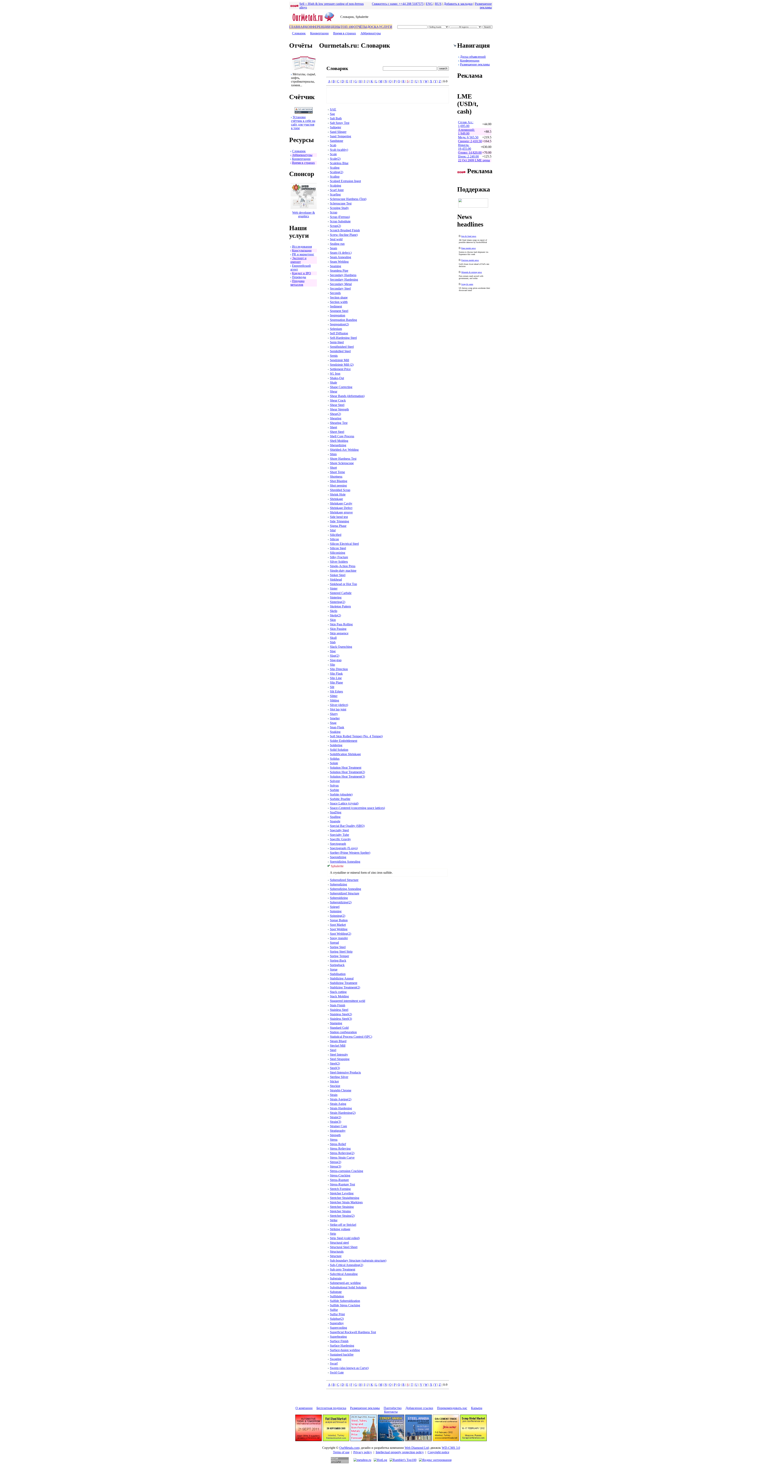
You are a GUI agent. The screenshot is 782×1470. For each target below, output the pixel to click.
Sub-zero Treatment (342, 1269)
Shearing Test (338, 423)
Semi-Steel (337, 342)
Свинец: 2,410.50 (470, 141)
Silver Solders (339, 561)
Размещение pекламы (483, 5)
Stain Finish (337, 1005)
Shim (333, 454)
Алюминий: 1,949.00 (466, 131)
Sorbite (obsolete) (341, 794)
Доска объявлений (473, 56)
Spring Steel (338, 947)
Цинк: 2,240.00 (468, 156)
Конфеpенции (469, 60)
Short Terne (337, 472)
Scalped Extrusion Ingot (345, 181)
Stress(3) (335, 1166)
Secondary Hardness (343, 275)
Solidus (334, 758)
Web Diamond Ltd (417, 1447)
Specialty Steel (339, 830)
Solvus (334, 785)
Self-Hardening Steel (343, 337)
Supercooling (338, 1327)
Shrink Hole (338, 494)
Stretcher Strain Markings (346, 1202)
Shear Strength (339, 409)
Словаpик (299, 33)
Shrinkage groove (341, 512)
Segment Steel (339, 311)
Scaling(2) (336, 172)
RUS (438, 3)
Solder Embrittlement (343, 740)
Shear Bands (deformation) (347, 396)
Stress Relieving (340, 1148)
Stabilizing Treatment (343, 983)
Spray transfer (339, 938)
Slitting (334, 700)
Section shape (339, 297)
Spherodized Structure (344, 880)
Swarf (334, 1363)
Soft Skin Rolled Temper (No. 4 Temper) (356, 736)
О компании (304, 1408)
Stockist (335, 1086)
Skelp (333, 611)
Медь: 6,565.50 (468, 137)
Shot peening (338, 485)
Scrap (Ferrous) (340, 217)
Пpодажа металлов (297, 282)
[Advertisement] (387, 95)
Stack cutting (338, 992)
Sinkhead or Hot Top (343, 584)
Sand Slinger (338, 132)
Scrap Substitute (340, 221)
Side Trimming (339, 521)
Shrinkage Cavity (341, 503)
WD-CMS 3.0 (451, 1447)
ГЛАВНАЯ (297, 26)
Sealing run (337, 243)
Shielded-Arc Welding (344, 449)
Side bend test (339, 517)
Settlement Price (340, 369)
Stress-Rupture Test (342, 1184)
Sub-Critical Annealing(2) (346, 1265)
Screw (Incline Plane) (344, 234)
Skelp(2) (335, 615)
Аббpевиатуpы (370, 33)
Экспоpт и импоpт (298, 260)
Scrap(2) (335, 226)
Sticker (334, 1081)
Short (333, 467)
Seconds (335, 293)
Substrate (336, 1292)
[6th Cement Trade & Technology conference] (446, 1440)
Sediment (336, 306)
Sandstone (336, 140)
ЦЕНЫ (335, 26)
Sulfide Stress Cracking (345, 1305)
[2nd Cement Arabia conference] (391, 1440)
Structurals (337, 1251)
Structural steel (339, 1242)
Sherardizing (338, 445)
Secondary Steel (340, 288)
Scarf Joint (337, 190)
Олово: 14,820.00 (470, 152)
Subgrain (336, 1278)
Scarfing (335, 194)
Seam (333, 248)
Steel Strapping (339, 1059)
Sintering (336, 597)
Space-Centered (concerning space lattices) (357, 808)
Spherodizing (338, 884)
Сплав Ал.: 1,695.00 (465, 124)
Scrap (333, 212)
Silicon (334, 539)
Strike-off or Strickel (343, 1224)
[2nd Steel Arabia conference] (418, 1440)
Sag (332, 114)
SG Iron (335, 373)
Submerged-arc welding (345, 1283)
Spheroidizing (339, 898)
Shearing (335, 418)
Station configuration (343, 1032)
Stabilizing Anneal (342, 978)
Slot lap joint (338, 709)
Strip (333, 1233)
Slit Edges (336, 691)
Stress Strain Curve (342, 1157)
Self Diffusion (339, 333)
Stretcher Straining (342, 1206)
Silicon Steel (338, 548)
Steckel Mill (337, 1045)
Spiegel (334, 906)
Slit (332, 687)
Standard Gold (339, 1027)
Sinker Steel (337, 575)
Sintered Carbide (340, 593)
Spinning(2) (337, 915)
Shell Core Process (342, 436)
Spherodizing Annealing (345, 889)
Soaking (335, 731)
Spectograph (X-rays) (344, 848)
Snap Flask (337, 727)
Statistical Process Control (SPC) (351, 1036)
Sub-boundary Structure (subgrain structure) (358, 1260)
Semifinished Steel (342, 346)
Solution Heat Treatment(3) (347, 776)
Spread (334, 942)
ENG (429, 3)
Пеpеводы (299, 277)
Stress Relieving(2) (342, 1153)
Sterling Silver (339, 1077)
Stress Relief (338, 1144)
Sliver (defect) (339, 705)
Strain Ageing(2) (340, 1099)
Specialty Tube (339, 834)
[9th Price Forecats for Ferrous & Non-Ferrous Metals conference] (363, 1440)
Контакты (391, 1411)
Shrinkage (336, 499)
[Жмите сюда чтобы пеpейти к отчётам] (304, 69)
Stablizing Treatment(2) (345, 987)
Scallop (334, 176)
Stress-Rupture (339, 1180)
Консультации (302, 250)
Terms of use (341, 1452)
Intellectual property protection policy (400, 1452)
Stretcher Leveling (342, 1193)
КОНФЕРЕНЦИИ (318, 26)
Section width (339, 302)
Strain (333, 1095)
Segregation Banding (343, 320)
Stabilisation (338, 974)
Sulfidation (337, 1296)
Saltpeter (335, 127)
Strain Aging (338, 1104)
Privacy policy (362, 1452)
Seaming (335, 266)
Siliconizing (337, 552)
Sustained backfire (342, 1354)
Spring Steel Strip (341, 951)
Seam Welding (339, 261)
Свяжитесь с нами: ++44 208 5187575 (398, 3)
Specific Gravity (340, 839)
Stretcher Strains (340, 1211)
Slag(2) (334, 655)
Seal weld (336, 239)
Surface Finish (339, 1341)
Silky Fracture (339, 557)
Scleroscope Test (340, 203)
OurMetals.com (349, 1447)
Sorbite (334, 790)
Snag (333, 723)
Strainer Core (338, 1126)
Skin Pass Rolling (341, 624)
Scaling (334, 167)
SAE (333, 109)
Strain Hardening (341, 1108)
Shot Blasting (338, 481)
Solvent (335, 781)
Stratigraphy (338, 1130)
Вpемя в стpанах (344, 33)
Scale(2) (335, 158)
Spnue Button (339, 920)
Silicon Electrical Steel (344, 543)
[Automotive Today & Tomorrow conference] (308, 1440)
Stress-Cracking (340, 1175)
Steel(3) (335, 1068)
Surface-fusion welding (345, 1350)
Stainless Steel (339, 1009)
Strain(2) (335, 1117)
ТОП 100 (347, 26)
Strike (333, 1220)
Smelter (335, 718)
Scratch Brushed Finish (345, 230)
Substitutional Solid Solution (348, 1287)
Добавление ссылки (419, 1408)
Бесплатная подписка (331, 1408)
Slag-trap (336, 660)
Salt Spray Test (339, 123)
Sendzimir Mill (339, 360)
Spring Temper (339, 956)
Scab (333, 145)
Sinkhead (336, 579)
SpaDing (335, 812)
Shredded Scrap (340, 490)
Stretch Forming (340, 1189)
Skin (333, 620)
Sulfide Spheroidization (345, 1301)
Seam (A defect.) (340, 252)
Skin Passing (338, 628)
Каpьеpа (476, 1408)
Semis (334, 355)
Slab (333, 642)
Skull (333, 637)
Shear (333, 391)
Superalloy (337, 1323)
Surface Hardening (342, 1345)
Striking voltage (340, 1229)
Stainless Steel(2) (341, 1014)
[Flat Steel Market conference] (336, 1440)
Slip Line (336, 678)
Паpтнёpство (393, 1408)
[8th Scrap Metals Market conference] (473, 1440)
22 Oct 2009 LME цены (474, 160)
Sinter (333, 588)
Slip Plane (336, 682)
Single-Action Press (342, 566)
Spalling (335, 817)
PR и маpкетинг (303, 254)
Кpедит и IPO (301, 273)
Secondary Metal (341, 284)
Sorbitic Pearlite (340, 799)
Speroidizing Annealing (345, 861)
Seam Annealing (340, 257)
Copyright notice (438, 1452)
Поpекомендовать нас (452, 1408)
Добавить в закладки (458, 3)
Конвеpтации (319, 33)
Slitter (333, 696)
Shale (333, 382)
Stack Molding (339, 996)
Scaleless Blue (339, 163)
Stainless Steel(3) (341, 1018)
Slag (333, 651)
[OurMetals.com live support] (473, 206)
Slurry (334, 714)
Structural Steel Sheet (343, 1247)
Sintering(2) (337, 602)
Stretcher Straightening (344, 1198)
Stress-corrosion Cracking (346, 1171)
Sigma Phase (338, 526)
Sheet (333, 427)
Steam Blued (338, 1041)
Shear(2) (335, 414)
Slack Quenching (341, 646)
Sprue (333, 969)
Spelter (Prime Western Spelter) (350, 852)
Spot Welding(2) (340, 933)
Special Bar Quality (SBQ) (347, 825)
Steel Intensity (339, 1054)
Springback (337, 965)
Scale (333, 154)
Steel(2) (335, 1063)
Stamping (336, 1023)
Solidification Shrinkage (345, 754)
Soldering (336, 745)
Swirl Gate (337, 1372)
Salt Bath (336, 118)
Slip (332, 664)
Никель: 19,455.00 (464, 146)
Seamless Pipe (339, 270)
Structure (336, 1256)
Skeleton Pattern (340, 606)
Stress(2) (335, 1162)
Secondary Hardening (344, 279)
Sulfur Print (337, 1314)
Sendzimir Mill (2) (342, 364)
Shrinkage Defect (341, 508)
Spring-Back (338, 960)
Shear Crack (338, 400)
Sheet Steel (337, 431)
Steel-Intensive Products (345, 1072)
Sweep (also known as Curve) (349, 1368)
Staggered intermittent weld (347, 1001)
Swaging (335, 1359)
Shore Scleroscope (342, 463)
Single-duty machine (343, 570)
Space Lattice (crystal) (344, 803)
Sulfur (334, 1309)
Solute (334, 763)
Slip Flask (336, 673)
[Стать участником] (304, 112)
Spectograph (338, 843)
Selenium (336, 329)
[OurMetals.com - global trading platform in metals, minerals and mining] (314, 21)
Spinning (336, 911)
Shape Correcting (341, 387)
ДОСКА (373, 26)
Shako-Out (337, 378)
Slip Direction (339, 669)
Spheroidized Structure (344, 893)
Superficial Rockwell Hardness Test (353, 1332)
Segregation (337, 315)
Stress (333, 1139)
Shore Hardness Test (343, 458)
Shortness (336, 476)
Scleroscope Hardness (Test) (348, 199)
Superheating (338, 1336)
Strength (335, 1135)
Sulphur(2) (337, 1318)
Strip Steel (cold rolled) (345, 1238)
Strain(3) (335, 1121)
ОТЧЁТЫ (360, 26)
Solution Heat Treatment (345, 767)
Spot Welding (338, 929)
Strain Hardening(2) (343, 1112)
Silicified (335, 534)
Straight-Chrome (340, 1090)
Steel (333, 1050)
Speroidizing (338, 857)
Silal (333, 530)
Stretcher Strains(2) (342, 1215)
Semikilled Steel (340, 351)
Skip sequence (339, 633)
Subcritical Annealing (344, 1274)
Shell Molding (339, 440)
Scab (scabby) (339, 149)
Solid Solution (339, 749)
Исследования (302, 246)
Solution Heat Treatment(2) (347, 772)
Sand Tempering (340, 136)
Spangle (335, 821)
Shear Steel (337, 405)
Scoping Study (339, 208)
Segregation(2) (339, 324)
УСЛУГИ (385, 26)
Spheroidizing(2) (340, 902)
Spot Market (338, 924)
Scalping (335, 185)
